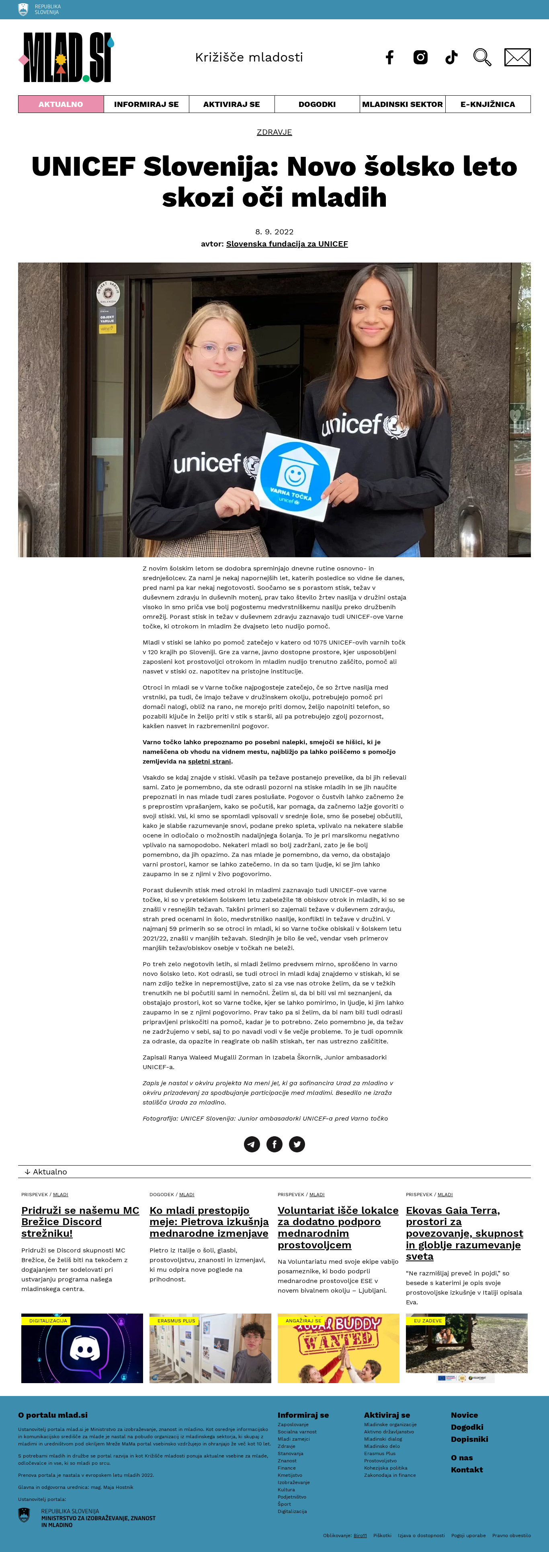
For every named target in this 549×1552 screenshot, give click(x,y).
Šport (284, 1504)
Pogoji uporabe (468, 1535)
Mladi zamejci (294, 1439)
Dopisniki (469, 1439)
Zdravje (274, 132)
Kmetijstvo (290, 1475)
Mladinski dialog (383, 1439)
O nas (462, 1457)
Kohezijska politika (386, 1468)
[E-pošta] (517, 57)
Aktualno (63, 106)
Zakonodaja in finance (390, 1475)
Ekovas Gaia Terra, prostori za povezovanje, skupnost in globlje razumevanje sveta (464, 1233)
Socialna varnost (297, 1432)
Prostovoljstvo (380, 1461)
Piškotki (382, 1535)
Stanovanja (290, 1453)
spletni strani (209, 761)
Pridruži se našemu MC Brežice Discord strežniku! (80, 1221)
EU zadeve (428, 1321)
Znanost (287, 1461)
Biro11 (360, 1535)
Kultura (286, 1489)
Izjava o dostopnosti (421, 1535)
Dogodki (317, 104)
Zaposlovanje (293, 1424)
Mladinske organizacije (390, 1424)
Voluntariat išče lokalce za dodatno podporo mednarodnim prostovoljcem (338, 1227)
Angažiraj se (304, 1321)
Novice (464, 1415)
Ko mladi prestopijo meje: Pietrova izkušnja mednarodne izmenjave (209, 1221)
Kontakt (467, 1469)
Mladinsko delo (382, 1446)
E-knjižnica (488, 104)
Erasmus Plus (176, 1321)
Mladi (60, 1194)
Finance (287, 1468)
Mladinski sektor (402, 106)
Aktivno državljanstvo (389, 1432)
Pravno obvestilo (511, 1535)
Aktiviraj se (231, 106)
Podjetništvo (292, 1497)
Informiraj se (146, 106)
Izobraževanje (294, 1482)
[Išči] (482, 57)
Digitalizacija (48, 1321)
